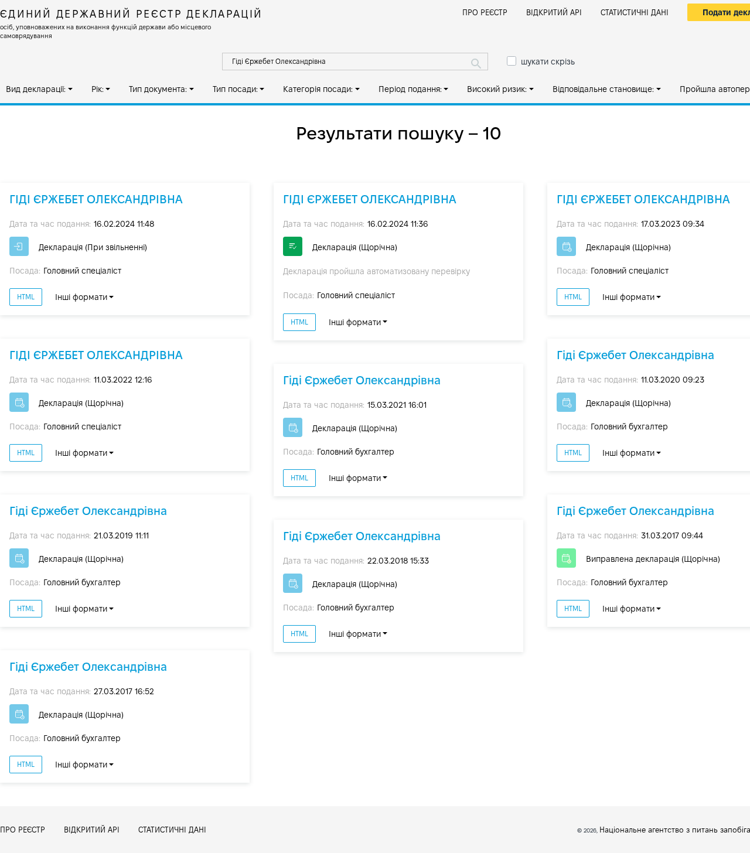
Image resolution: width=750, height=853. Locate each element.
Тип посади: (235, 89)
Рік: (97, 89)
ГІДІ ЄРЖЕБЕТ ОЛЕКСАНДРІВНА (96, 199)
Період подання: (410, 89)
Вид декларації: (36, 89)
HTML (26, 297)
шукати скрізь (548, 61)
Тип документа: (158, 89)
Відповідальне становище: (603, 89)
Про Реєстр (484, 12)
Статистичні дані (635, 12)
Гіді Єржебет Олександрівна (88, 510)
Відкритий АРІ (554, 12)
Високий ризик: (497, 89)
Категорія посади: (318, 89)
